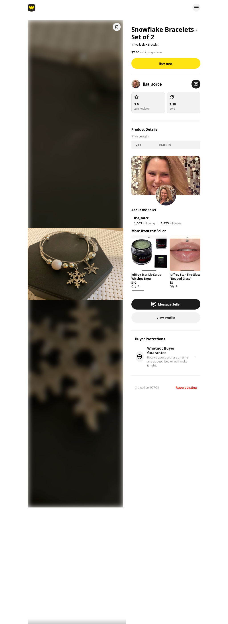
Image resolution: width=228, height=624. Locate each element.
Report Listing (186, 387)
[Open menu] (196, 8)
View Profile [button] (166, 318)
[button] (195, 84)
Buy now (166, 63)
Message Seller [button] (169, 304)
